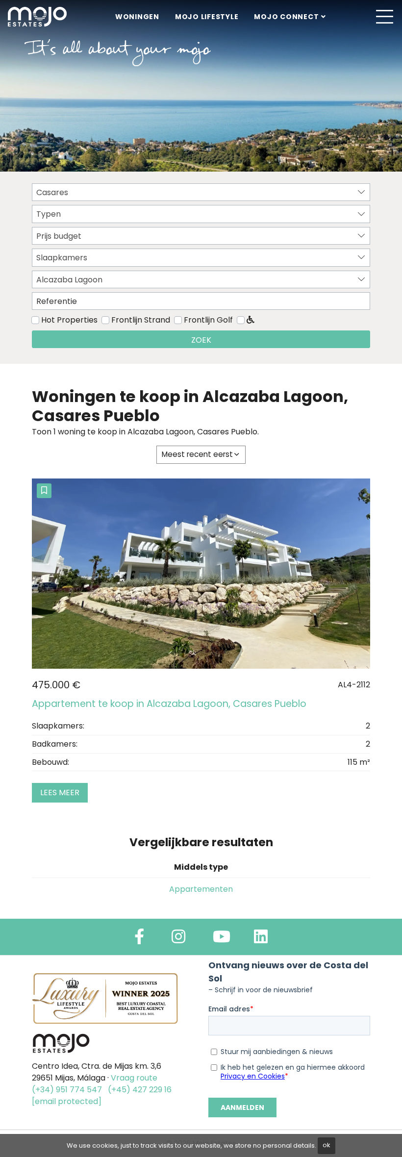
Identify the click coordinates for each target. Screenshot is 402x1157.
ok (326, 1145)
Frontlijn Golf (208, 320)
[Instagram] (178, 939)
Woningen (137, 17)
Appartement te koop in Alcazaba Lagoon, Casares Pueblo (169, 703)
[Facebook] (139, 939)
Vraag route (134, 1077)
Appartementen (201, 889)
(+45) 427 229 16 (140, 1089)
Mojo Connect (286, 17)
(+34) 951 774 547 (67, 1089)
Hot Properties (69, 320)
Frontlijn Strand (140, 320)
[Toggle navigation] (384, 16)
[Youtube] (221, 939)
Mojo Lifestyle (207, 17)
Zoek (201, 340)
